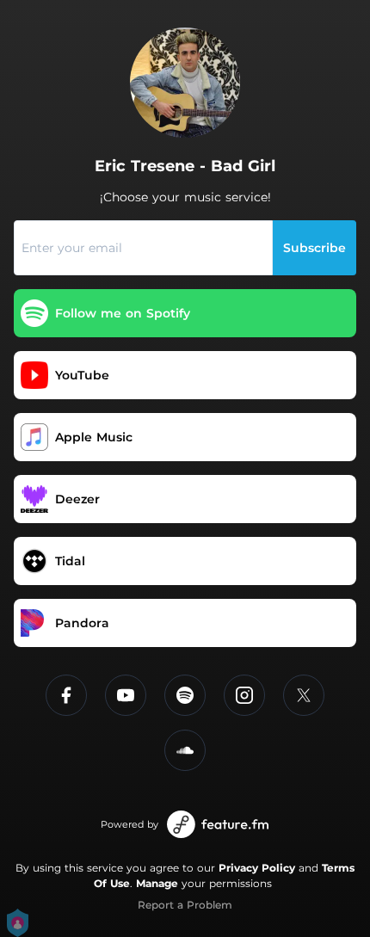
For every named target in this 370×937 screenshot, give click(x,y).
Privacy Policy (257, 867)
